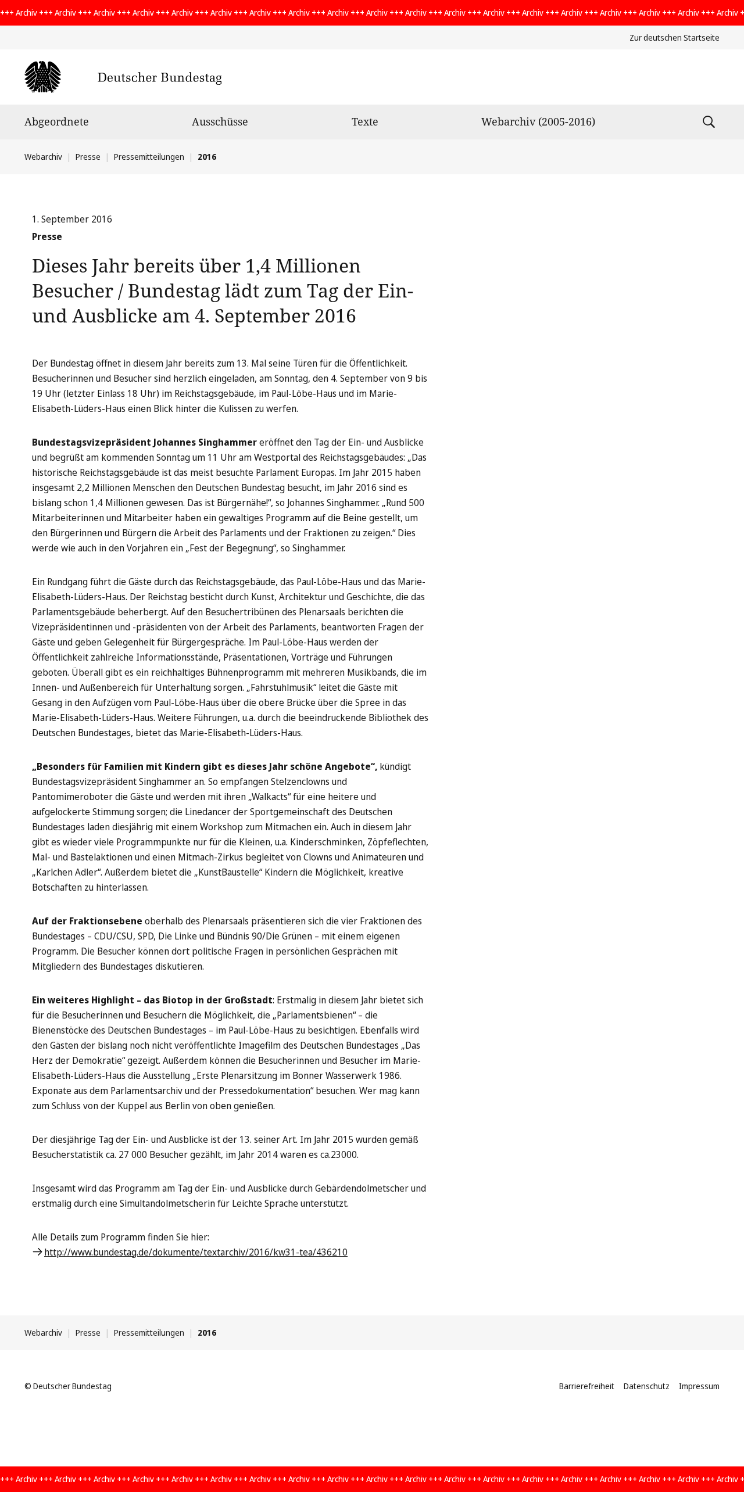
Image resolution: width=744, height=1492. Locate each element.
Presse (88, 156)
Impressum (699, 1385)
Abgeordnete (56, 121)
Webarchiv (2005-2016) (538, 121)
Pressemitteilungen (149, 156)
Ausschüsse (220, 121)
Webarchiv (43, 156)
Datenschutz (647, 1385)
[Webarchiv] (122, 77)
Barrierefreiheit (586, 1385)
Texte (365, 121)
